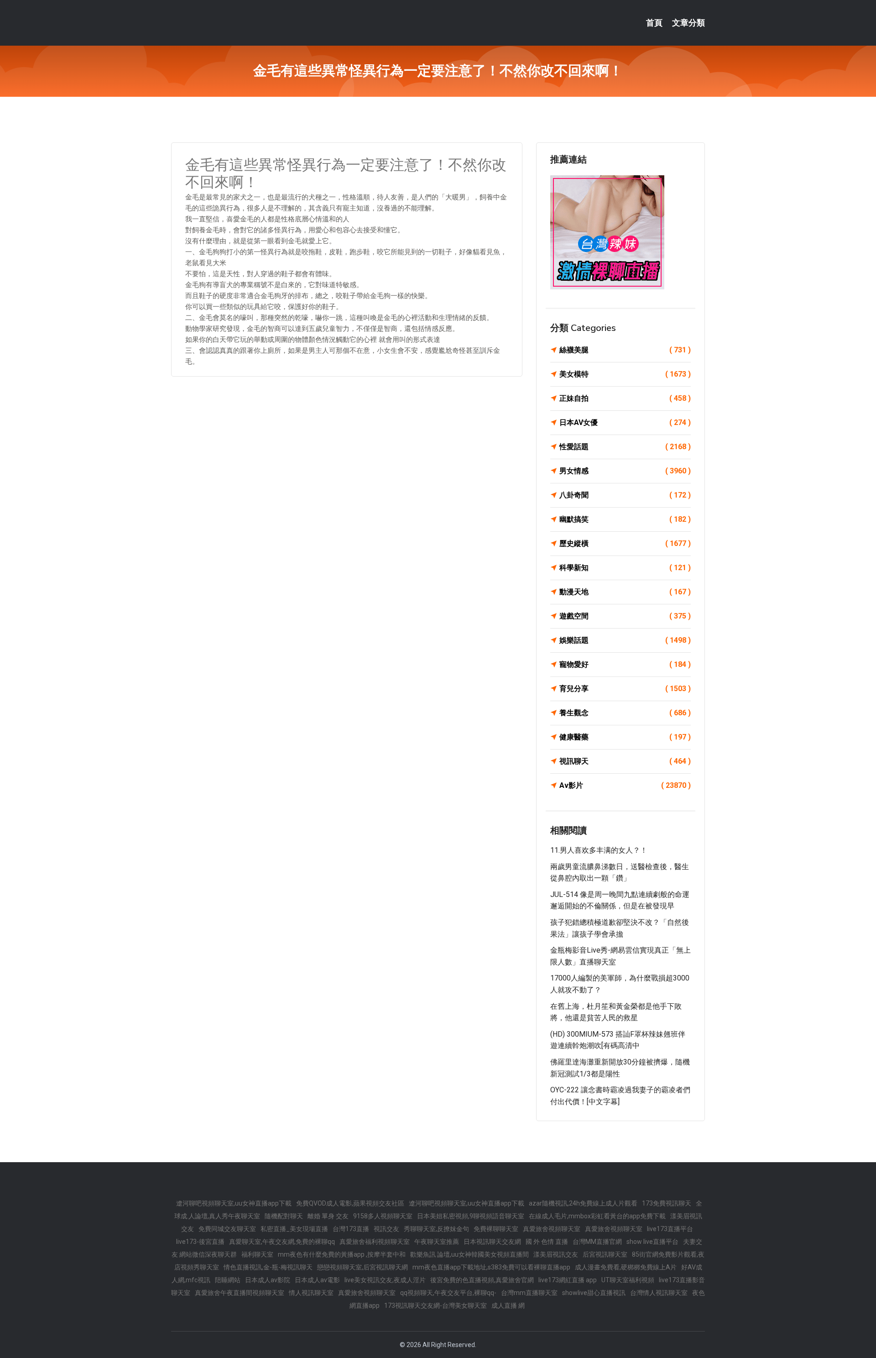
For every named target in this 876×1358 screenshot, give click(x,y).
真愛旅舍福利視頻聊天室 (374, 1241)
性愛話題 (625, 446)
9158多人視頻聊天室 (382, 1216)
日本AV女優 (625, 422)
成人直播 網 (508, 1305)
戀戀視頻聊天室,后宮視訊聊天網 (362, 1267)
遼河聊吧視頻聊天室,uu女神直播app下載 (234, 1203)
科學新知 (625, 567)
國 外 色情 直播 (547, 1241)
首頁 (654, 22)
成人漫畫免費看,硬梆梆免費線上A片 (626, 1267)
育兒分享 (625, 688)
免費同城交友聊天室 (227, 1228)
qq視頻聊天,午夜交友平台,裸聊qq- (448, 1292)
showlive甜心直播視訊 (594, 1292)
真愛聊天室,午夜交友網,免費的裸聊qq (282, 1241)
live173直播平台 (670, 1228)
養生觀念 (625, 712)
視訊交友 (386, 1228)
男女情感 (625, 471)
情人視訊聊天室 (311, 1292)
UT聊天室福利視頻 (627, 1280)
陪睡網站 (227, 1280)
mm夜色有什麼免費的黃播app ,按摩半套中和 (342, 1254)
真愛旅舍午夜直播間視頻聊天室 (239, 1292)
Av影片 (625, 785)
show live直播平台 (652, 1241)
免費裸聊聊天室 (496, 1228)
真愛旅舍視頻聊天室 (551, 1228)
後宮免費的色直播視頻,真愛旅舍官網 (482, 1280)
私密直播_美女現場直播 (294, 1228)
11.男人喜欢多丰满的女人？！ (598, 850)
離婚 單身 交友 (328, 1216)
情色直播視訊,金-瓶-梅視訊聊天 (268, 1267)
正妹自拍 (625, 398)
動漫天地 (625, 591)
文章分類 (688, 22)
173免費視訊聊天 (666, 1203)
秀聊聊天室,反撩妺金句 (436, 1228)
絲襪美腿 (625, 350)
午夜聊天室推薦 (436, 1241)
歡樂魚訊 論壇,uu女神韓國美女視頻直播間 (469, 1254)
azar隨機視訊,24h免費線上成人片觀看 (583, 1203)
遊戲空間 (625, 616)
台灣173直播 (351, 1228)
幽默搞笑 (625, 519)
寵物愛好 (625, 664)
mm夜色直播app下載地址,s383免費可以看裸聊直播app (491, 1267)
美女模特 (625, 374)
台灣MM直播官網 (597, 1241)
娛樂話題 (625, 640)
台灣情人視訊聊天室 (659, 1292)
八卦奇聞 (625, 495)
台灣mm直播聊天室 (529, 1292)
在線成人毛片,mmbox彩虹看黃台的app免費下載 (597, 1216)
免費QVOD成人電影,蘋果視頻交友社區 (350, 1203)
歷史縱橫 (625, 543)
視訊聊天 (625, 761)
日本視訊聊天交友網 (492, 1241)
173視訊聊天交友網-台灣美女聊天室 (435, 1305)
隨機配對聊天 (284, 1216)
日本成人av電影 (317, 1280)
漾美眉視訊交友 (555, 1254)
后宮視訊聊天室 (605, 1254)
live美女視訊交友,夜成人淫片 (385, 1280)
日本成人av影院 (267, 1280)
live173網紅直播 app (567, 1280)
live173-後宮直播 (200, 1241)
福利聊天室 (257, 1254)
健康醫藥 (625, 737)
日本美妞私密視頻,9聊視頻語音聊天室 (470, 1216)
